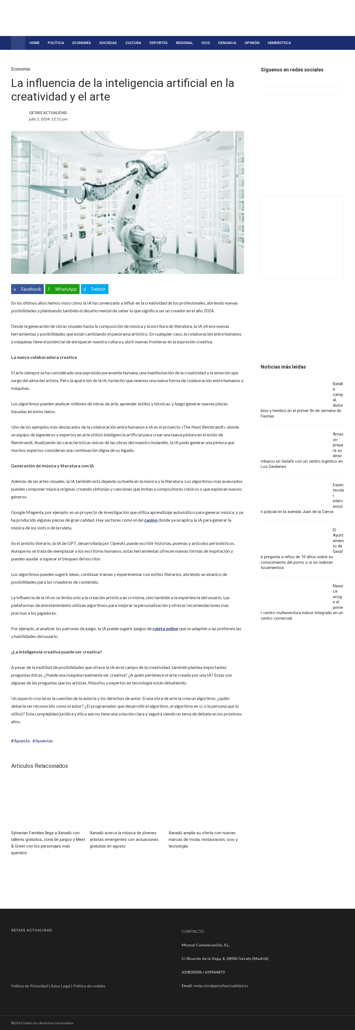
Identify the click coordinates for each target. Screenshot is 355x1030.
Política (56, 43)
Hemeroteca (279, 43)
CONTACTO (193, 931)
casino (151, 519)
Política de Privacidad (29, 985)
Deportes (158, 43)
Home (34, 43)
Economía (81, 43)
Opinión (252, 43)
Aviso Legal (60, 985)
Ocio (205, 43)
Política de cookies (89, 985)
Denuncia (227, 43)
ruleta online (165, 628)
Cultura (133, 43)
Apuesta (22, 740)
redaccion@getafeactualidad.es (221, 985)
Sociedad (108, 43)
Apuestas (44, 740)
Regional (184, 43)
